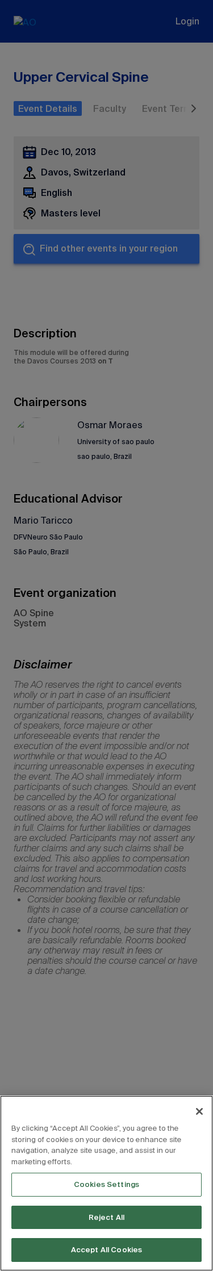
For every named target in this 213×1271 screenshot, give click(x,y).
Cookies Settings (106, 1184)
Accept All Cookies (106, 1250)
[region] (106, 1183)
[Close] (199, 1111)
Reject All (106, 1217)
